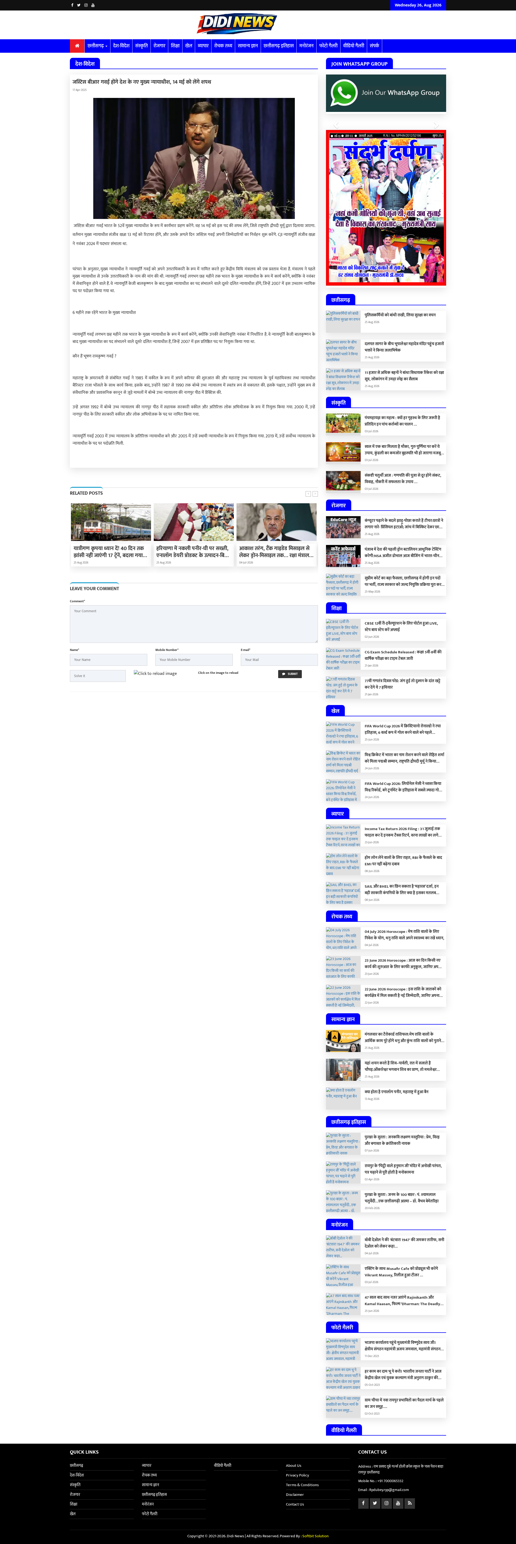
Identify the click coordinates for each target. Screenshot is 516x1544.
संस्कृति (141, 46)
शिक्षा (175, 46)
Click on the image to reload (218, 672)
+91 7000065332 (390, 1481)
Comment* (77, 601)
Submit (292, 674)
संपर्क (374, 46)
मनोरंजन (306, 46)
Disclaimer (295, 1494)
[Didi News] (258, 25)
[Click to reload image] (155, 673)
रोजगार (159, 46)
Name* (74, 650)
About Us (293, 1465)
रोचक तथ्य (223, 46)
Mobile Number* (166, 650)
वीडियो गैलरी (353, 46)
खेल (188, 46)
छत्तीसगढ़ (96, 46)
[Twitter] (79, 5)
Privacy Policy (297, 1475)
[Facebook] (72, 5)
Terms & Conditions (302, 1485)
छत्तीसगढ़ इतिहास (279, 46)
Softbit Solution (315, 1536)
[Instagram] (86, 5)
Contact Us (295, 1504)
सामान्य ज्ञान (248, 46)
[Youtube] (93, 5)
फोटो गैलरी (328, 46)
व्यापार (203, 46)
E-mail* (245, 650)
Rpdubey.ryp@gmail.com (389, 1490)
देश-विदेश (121, 46)
